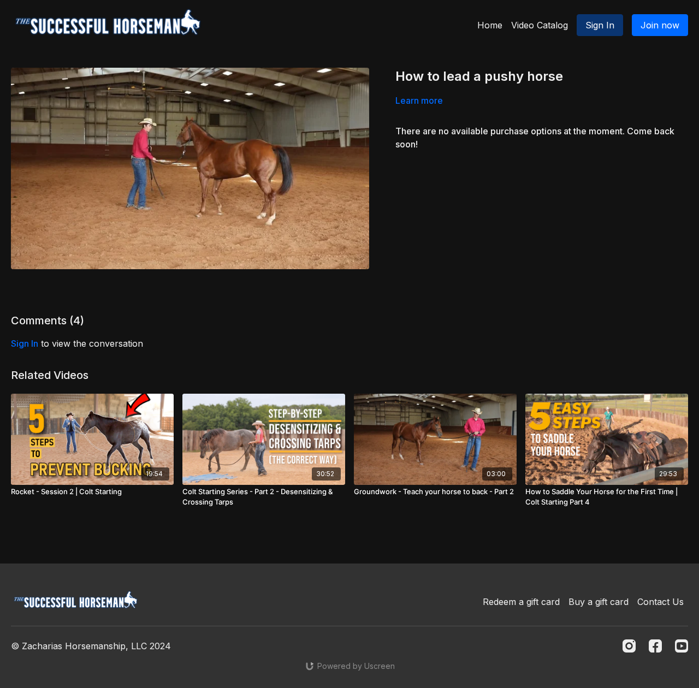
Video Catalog (539, 25)
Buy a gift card (598, 601)
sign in (24, 343)
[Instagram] (629, 646)
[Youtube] (681, 646)
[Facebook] (655, 646)
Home (489, 25)
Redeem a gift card (521, 601)
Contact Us (660, 601)
